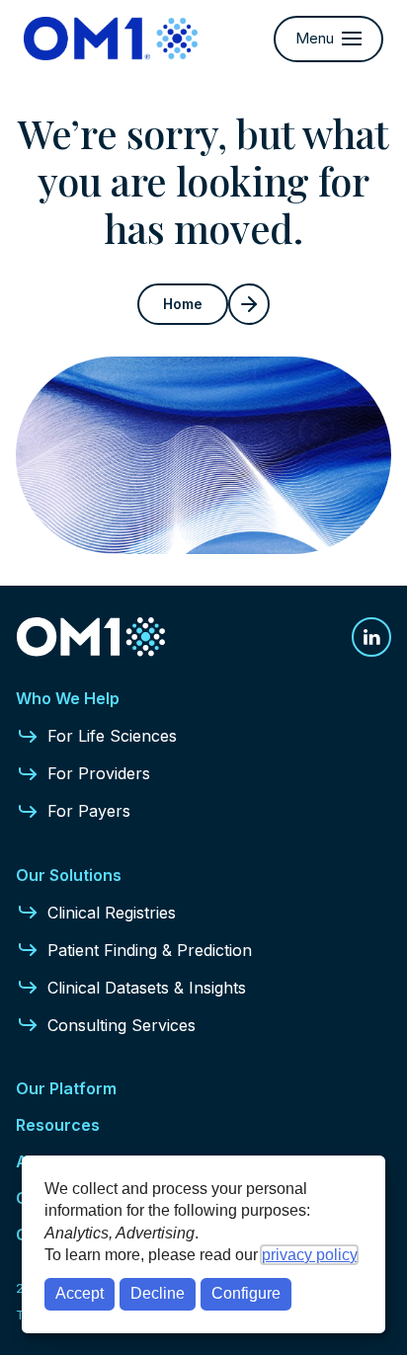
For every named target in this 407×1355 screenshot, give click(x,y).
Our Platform (66, 1088)
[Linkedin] (371, 637)
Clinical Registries (111, 912)
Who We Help (68, 698)
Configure (246, 1293)
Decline (157, 1293)
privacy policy (309, 1254)
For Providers (98, 773)
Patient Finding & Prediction (149, 950)
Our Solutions (69, 875)
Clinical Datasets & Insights (146, 987)
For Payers (88, 811)
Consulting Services (121, 1025)
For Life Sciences (112, 736)
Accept (79, 1293)
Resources (58, 1125)
